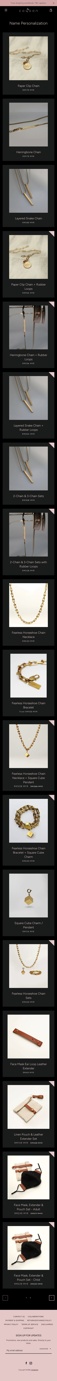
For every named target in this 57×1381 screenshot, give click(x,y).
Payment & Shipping (14, 1320)
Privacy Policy (11, 1324)
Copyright (28, 1328)
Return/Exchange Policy (39, 1320)
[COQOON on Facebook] (26, 1363)
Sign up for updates (28, 1335)
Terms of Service (29, 1324)
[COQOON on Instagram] (30, 1363)
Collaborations (36, 1317)
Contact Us (19, 1317)
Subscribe (44, 1349)
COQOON (34, 1370)
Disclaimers (47, 1324)
